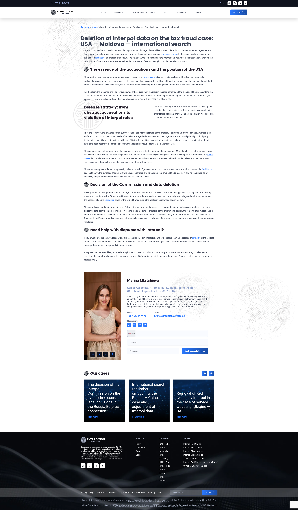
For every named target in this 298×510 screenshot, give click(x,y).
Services (117, 12)
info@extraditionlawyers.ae (169, 315)
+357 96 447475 (61, 3)
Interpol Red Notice (192, 444)
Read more (93, 417)
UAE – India (164, 466)
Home (103, 12)
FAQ (160, 492)
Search (208, 492)
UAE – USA (164, 444)
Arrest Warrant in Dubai (194, 458)
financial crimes (170, 54)
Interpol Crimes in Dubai (143, 12)
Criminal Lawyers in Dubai (195, 466)
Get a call (237, 12)
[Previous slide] (204, 373)
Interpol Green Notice (193, 455)
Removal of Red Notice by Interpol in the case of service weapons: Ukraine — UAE (193, 402)
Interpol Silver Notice (193, 451)
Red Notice (100, 58)
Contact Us (141, 447)
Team (138, 444)
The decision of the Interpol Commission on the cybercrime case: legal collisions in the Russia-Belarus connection (104, 397)
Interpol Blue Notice (192, 447)
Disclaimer (124, 492)
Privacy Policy (87, 492)
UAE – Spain (165, 462)
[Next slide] (211, 373)
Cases (95, 27)
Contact (199, 12)
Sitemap (151, 492)
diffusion (196, 238)
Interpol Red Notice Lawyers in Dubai (200, 462)
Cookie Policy (138, 492)
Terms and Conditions (106, 492)
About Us (180, 12)
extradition (109, 200)
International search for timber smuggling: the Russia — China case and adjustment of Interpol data (148, 397)
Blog (166, 12)
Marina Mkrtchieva (143, 280)
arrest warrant (150, 77)
